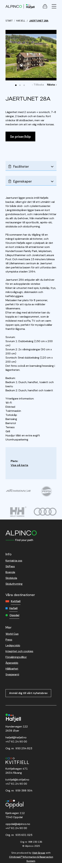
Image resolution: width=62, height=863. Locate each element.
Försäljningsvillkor (16, 657)
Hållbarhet (12, 668)
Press (9, 639)
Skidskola (11, 578)
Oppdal (14, 615)
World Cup (12, 634)
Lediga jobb (13, 645)
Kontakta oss (14, 560)
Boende (10, 572)
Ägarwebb (12, 663)
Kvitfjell (15, 601)
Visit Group (38, 852)
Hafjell (13, 608)
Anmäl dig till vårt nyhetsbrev (28, 693)
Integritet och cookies (19, 651)
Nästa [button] (51, 84)
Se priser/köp (20, 136)
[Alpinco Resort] (14, 6)
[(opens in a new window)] (18, 490)
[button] (16, 85)
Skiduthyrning (14, 584)
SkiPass (10, 566)
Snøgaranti (12, 674)
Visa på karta (19, 465)
